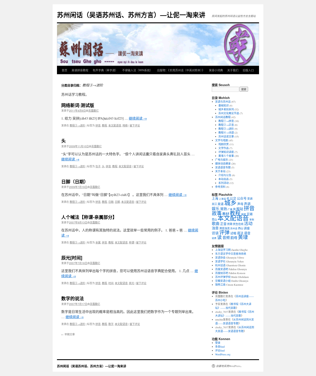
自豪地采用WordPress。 (229, 366)
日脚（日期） (74, 181)
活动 (248, 223)
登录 (217, 342)
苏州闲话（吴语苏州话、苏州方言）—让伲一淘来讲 (131, 14)
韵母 (233, 237)
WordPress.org (222, 354)
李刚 (251, 219)
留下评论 (135, 125)
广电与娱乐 (221, 159)
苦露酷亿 (93, 110)
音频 (226, 237)
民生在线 (238, 224)
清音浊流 (224, 228)
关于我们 (232, 70)
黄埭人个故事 (226, 155)
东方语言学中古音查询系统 (230, 253)
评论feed (220, 350)
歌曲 (215, 223)
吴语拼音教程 (80, 70)
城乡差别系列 (226, 109)
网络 (125, 125)
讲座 (247, 228)
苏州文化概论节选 (228, 113)
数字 (111, 324)
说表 (214, 238)
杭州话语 (220, 265)
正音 (223, 224)
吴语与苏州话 (223, 101)
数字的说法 (72, 298)
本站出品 (223, 179)
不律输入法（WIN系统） (137, 70)
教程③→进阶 (77, 125)
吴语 (221, 204)
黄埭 (243, 237)
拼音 (98, 125)
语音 (247, 233)
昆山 (214, 219)
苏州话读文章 (226, 136)
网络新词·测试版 (77, 105)
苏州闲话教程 (223, 117)
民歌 (229, 224)
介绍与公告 (224, 175)
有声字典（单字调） (105, 70)
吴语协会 (220, 257)
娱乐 (215, 208)
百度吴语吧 (221, 269)
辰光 (131, 283)
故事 (217, 213)
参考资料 (220, 186)
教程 (104, 125)
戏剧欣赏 (223, 144)
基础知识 (223, 105)
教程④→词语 (226, 132)
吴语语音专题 (223, 167)
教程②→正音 (226, 124)
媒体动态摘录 (223, 163)
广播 (230, 209)
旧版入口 (248, 70)
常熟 (223, 208)
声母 (240, 204)
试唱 (233, 233)
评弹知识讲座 (226, 152)
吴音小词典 (216, 70)
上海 (215, 198)
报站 (239, 208)
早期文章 (68, 334)
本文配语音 (114, 125)
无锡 (250, 214)
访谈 (215, 233)
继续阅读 (138, 118)
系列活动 (223, 183)
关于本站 (220, 171)
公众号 (242, 198)
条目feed (220, 346)
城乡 (230, 202)
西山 (240, 228)
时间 (111, 283)
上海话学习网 (223, 249)
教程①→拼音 (226, 121)
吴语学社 (220, 261)
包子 (98, 166)
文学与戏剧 (221, 140)
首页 (64, 70)
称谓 (131, 242)
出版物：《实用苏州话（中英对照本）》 (181, 70)
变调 (249, 198)
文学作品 (223, 148)
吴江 (214, 204)
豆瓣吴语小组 (223, 280)
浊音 (215, 228)
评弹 (224, 232)
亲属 (98, 242)
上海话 (222, 198)
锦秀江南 (220, 284)
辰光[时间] (71, 257)
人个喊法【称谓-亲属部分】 (89, 217)
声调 (247, 204)
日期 (111, 201)
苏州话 (233, 228)
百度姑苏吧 (221, 273)
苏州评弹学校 (223, 277)
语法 (240, 233)
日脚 (117, 201)
